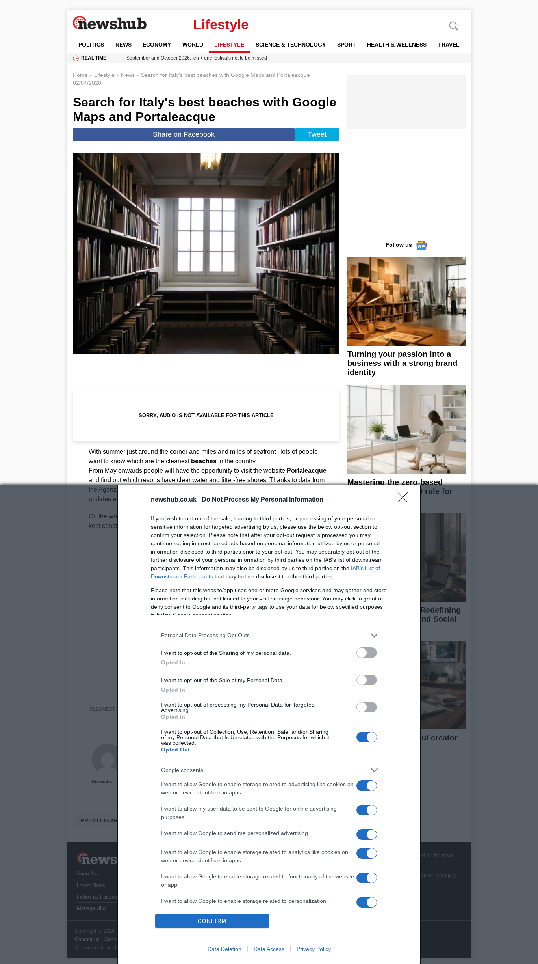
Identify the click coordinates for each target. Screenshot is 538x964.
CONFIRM (212, 921)
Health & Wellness (397, 44)
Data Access (269, 949)
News (123, 44)
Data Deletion (224, 949)
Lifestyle (221, 24)
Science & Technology (291, 44)
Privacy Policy (314, 949)
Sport (346, 44)
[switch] (366, 652)
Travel (449, 44)
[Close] (405, 499)
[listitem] (269, 635)
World (192, 44)
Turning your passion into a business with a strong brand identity (402, 363)
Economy (157, 44)
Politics (91, 44)
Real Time (93, 58)
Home (80, 75)
